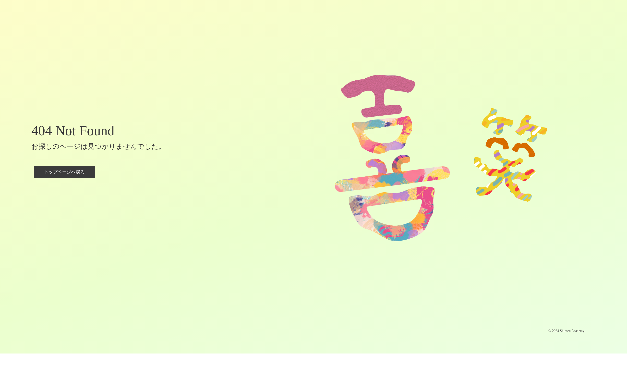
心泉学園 (200, 14)
